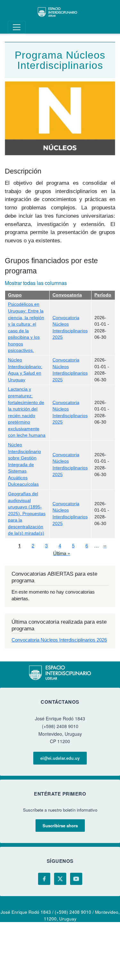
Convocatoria (67, 295)
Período (102, 295)
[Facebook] (44, 879)
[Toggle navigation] (17, 27)
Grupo (15, 295)
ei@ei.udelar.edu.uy (60, 758)
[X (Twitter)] (60, 879)
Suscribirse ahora (60, 825)
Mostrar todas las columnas (36, 283)
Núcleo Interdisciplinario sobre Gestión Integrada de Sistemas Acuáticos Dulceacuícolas (24, 464)
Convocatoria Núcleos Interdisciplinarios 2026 (59, 640)
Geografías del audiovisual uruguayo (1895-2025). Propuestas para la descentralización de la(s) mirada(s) (26, 513)
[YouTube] (76, 879)
